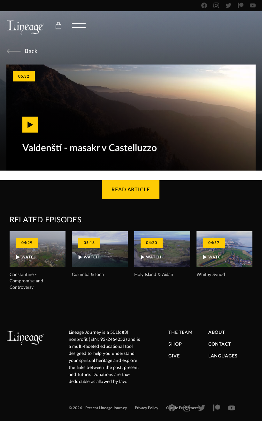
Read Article (131, 189)
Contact (219, 344)
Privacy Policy (146, 408)
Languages (223, 356)
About (216, 332)
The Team (180, 332)
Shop (175, 344)
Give (174, 356)
